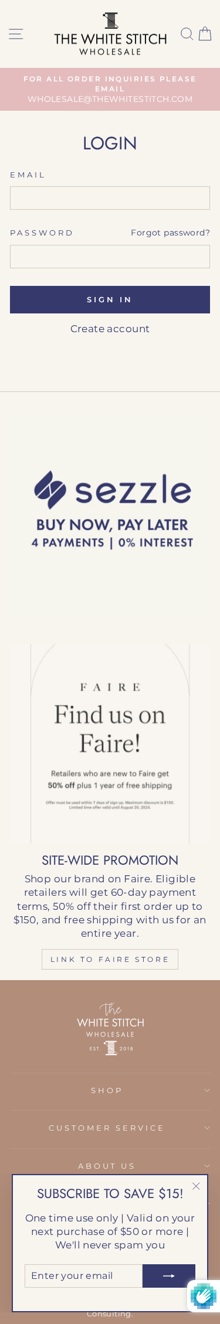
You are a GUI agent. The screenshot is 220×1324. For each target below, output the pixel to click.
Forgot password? (170, 232)
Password (42, 232)
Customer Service (107, 1127)
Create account (110, 329)
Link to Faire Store (110, 959)
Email (28, 174)
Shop (107, 1090)
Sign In (110, 299)
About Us (107, 1166)
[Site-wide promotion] (110, 744)
